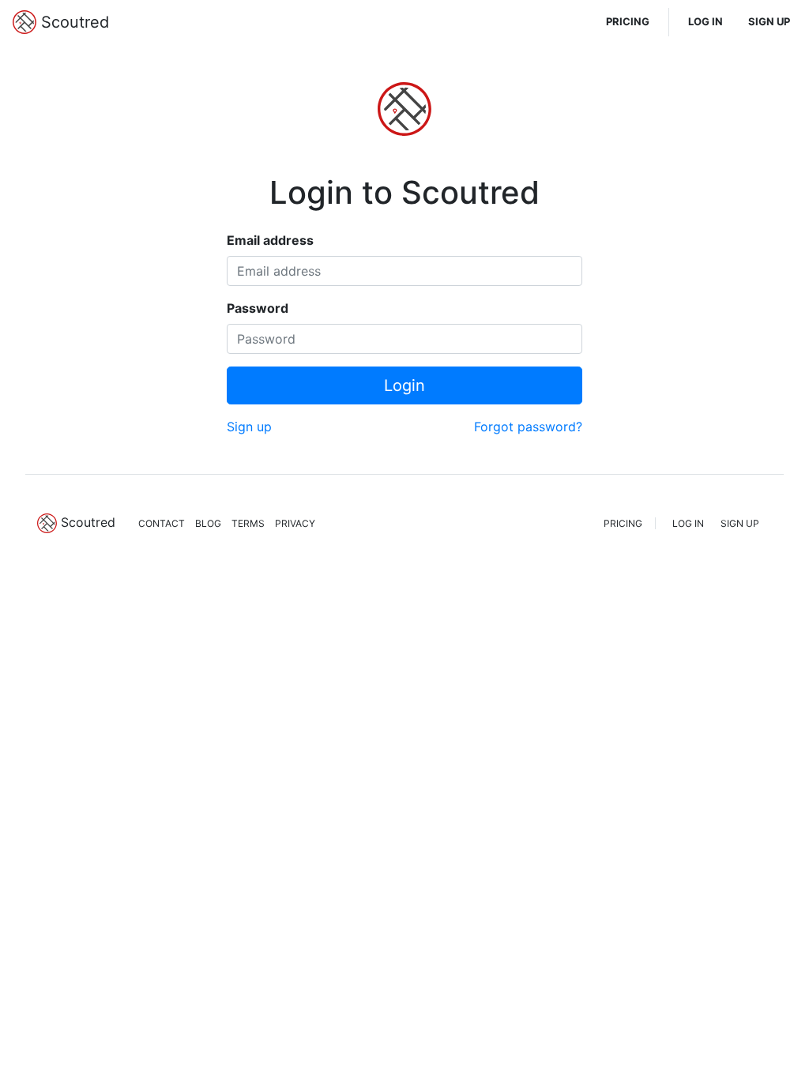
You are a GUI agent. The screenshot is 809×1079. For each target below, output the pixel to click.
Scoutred (72, 22)
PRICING (627, 21)
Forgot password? (528, 426)
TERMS (248, 523)
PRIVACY (295, 523)
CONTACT (161, 523)
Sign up (249, 426)
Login (404, 385)
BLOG (208, 523)
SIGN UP (769, 21)
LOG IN (705, 21)
